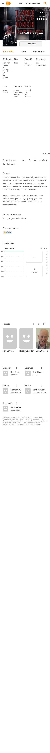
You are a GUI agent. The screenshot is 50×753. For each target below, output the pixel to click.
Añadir (23, 218)
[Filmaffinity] (8, 234)
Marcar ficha (31, 44)
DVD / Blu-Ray (38, 51)
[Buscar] (45, 3)
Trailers (23, 51)
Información (8, 51)
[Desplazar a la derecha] (39, 324)
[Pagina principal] (8, 5)
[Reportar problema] (29, 160)
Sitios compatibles (23, 160)
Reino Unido (5, 91)
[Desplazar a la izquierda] (33, 324)
